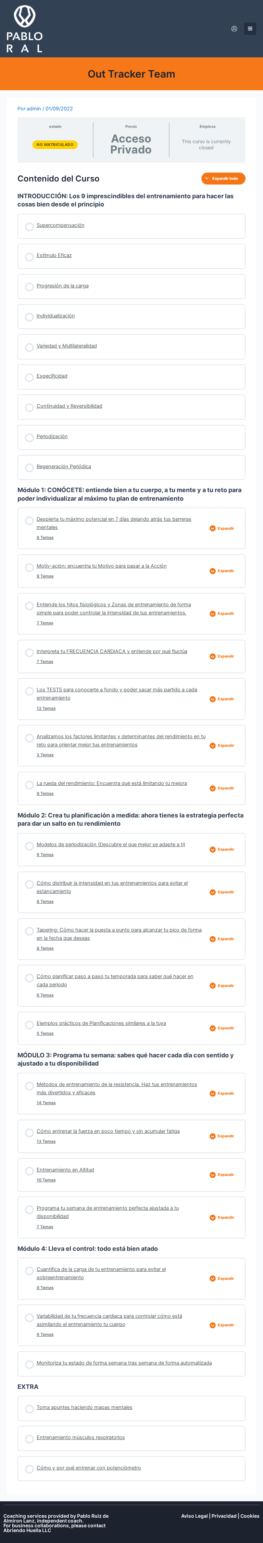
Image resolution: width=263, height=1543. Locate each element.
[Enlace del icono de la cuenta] (234, 29)
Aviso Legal (194, 1516)
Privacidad (224, 1516)
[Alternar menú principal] (250, 29)
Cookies (250, 1516)
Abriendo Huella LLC (27, 1530)
